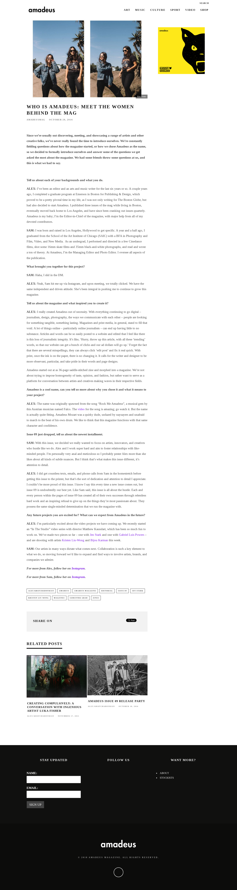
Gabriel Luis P (128, 534)
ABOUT (164, 773)
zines (96, 598)
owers (140, 534)
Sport (175, 10)
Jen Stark (95, 534)
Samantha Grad (79, 598)
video (81, 409)
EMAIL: (32, 788)
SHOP (204, 10)
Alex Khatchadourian (41, 591)
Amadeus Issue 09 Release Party (116, 701)
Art (127, 10)
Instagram (78, 568)
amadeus (64, 591)
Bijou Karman (99, 540)
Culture (157, 10)
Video (190, 10)
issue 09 (122, 591)
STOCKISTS (167, 777)
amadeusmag (36, 119)
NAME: (32, 773)
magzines (59, 598)
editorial (107, 591)
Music (140, 10)
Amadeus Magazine (85, 591)
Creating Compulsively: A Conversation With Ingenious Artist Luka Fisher (54, 707)
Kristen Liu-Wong (73, 540)
